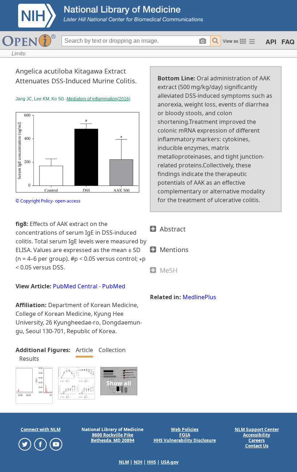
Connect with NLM (40, 429)
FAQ (287, 41)
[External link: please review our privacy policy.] (24, 443)
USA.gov (170, 462)
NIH (138, 462)
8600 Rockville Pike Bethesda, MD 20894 (112, 437)
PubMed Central (75, 286)
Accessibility (256, 435)
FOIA (184, 435)
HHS (151, 462)
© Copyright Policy (34, 201)
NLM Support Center (257, 429)
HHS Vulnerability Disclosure (185, 440)
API (270, 41)
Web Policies (184, 429)
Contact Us (256, 446)
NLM (124, 462)
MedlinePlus (199, 297)
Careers (256, 440)
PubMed (113, 286)
